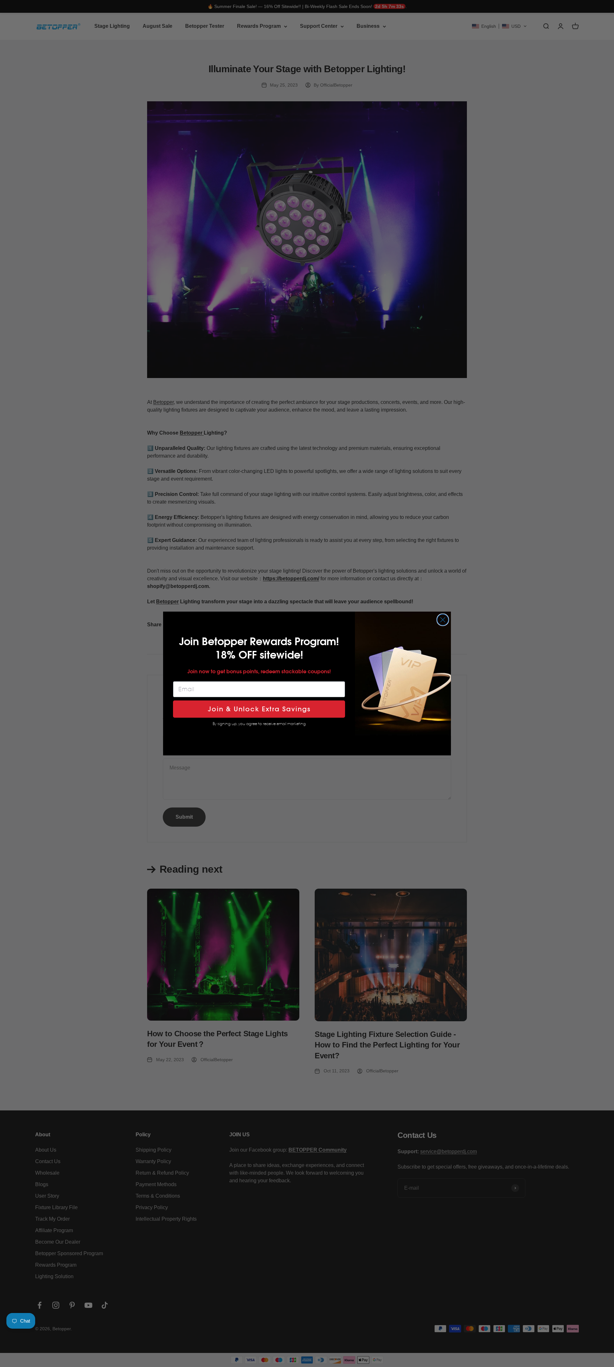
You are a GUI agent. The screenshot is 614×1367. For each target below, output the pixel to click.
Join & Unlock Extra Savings (259, 709)
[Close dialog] (442, 619)
